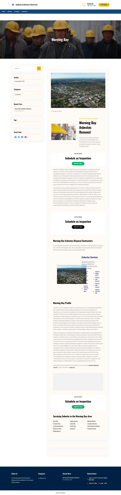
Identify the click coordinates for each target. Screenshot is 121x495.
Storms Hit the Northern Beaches (23, 109)
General (18, 94)
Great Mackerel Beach (93, 426)
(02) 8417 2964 (91, 5)
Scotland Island (91, 428)
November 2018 (19, 81)
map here (72, 367)
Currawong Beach (58, 426)
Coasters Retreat (92, 423)
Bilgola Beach (74, 421)
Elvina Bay (73, 426)
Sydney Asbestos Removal (26, 5)
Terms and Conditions (60, 492)
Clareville (73, 423)
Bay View (56, 421)
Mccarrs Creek (57, 428)
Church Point (57, 423)
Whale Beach (57, 431)
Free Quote (104, 4)
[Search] (39, 68)
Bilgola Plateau (91, 421)
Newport (72, 428)
